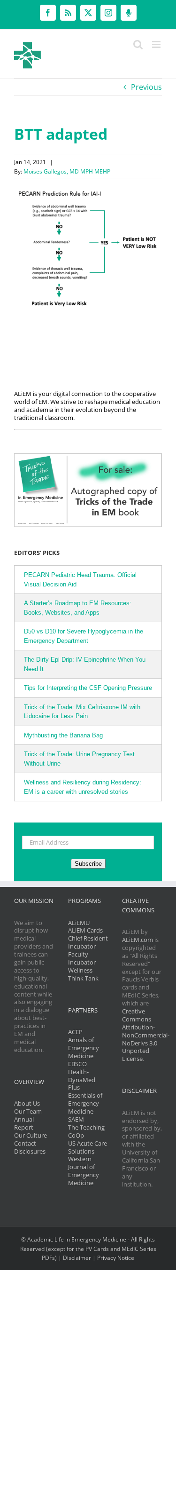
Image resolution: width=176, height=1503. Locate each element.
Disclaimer (77, 1258)
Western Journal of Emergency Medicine (83, 1171)
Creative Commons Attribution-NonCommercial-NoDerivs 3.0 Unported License (145, 1035)
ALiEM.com (137, 939)
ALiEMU (79, 922)
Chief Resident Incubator (88, 942)
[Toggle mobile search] (138, 44)
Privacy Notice (115, 1258)
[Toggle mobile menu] (157, 44)
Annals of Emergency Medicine (83, 1048)
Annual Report (24, 1123)
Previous (146, 87)
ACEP (75, 1032)
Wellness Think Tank (83, 974)
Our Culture (30, 1135)
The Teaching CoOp (86, 1131)
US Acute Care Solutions (87, 1147)
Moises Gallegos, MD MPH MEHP (66, 171)
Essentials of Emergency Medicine (85, 1103)
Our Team (28, 1111)
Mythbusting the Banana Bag (63, 735)
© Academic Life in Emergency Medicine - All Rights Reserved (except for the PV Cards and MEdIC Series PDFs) (88, 1248)
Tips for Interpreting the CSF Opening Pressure (88, 687)
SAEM (76, 1119)
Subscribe (88, 863)
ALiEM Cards (85, 930)
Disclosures (30, 1151)
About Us (27, 1103)
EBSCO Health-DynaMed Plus (81, 1076)
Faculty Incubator (82, 958)
